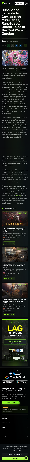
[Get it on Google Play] (22, 382)
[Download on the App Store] (8, 382)
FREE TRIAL (19, 3)
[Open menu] (26, 3)
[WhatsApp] (8, 45)
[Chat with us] (26, 458)
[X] (12, 45)
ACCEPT (15, 458)
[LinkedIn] (20, 45)
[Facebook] (16, 45)
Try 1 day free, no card (10, 402)
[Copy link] (25, 45)
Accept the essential (15, 454)
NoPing (18, 196)
